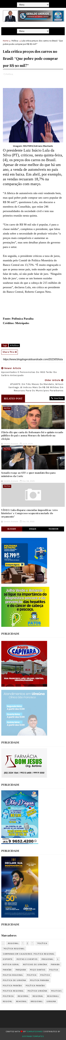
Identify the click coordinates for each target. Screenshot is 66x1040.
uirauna (51, 1001)
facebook (53, 529)
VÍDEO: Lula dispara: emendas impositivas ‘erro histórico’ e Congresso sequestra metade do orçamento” (29, 513)
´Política (42, 943)
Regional (38, 996)
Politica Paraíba (12, 985)
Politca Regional (13, 975)
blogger (12, 529)
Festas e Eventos (27, 959)
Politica (31, 975)
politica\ (56, 991)
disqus (32, 529)
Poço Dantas (37, 970)
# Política (14, 345)
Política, (9, 74)
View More (58, 398)
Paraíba (7, 970)
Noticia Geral (11, 964)
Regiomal (23, 996)
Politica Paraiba (39, 980)
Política (15, 41)
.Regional (13, 943)
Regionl (7, 1001)
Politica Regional (13, 991)
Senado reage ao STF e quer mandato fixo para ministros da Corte (28, 474)
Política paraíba (35, 985)
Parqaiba (21, 970)
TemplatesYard (34, 1031)
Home (5, 41)
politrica (8, 996)
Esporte (8, 959)
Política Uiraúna (37, 991)
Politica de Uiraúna (14, 980)
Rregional (37, 1001)
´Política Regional (14, 949)
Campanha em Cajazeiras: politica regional (28, 954)
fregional (48, 959)
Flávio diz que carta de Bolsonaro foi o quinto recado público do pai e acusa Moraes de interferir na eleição (32, 435)
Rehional (21, 1001)
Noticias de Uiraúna (35, 964)
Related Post (13, 398)
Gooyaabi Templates (33, 1036)
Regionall (53, 996)
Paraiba (55, 964)
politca (53, 970)
